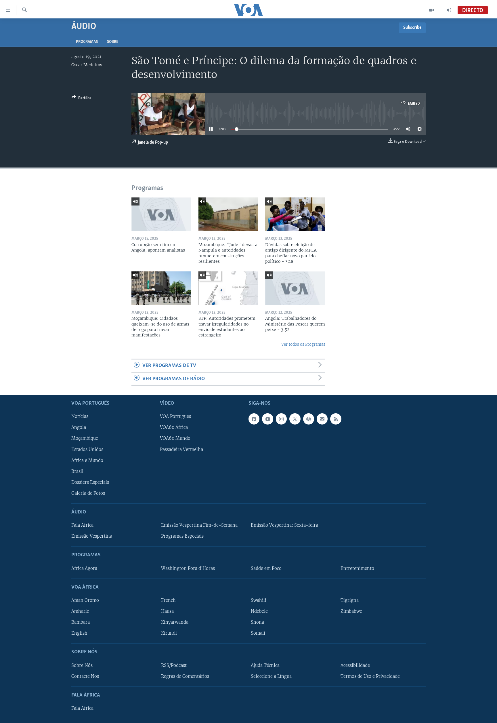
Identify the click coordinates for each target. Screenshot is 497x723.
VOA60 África (174, 427)
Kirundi (169, 633)
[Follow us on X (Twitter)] (294, 418)
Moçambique (84, 438)
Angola (78, 427)
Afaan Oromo (85, 600)
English (79, 633)
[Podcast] (308, 418)
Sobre (112, 42)
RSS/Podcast (174, 665)
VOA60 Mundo (175, 438)
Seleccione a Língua (271, 676)
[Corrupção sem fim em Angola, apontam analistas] (161, 214)
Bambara (80, 622)
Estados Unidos (87, 449)
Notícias (79, 416)
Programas (87, 42)
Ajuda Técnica (265, 665)
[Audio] (449, 10)
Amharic (80, 611)
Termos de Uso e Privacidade (370, 676)
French (168, 600)
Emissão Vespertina (91, 536)
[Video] (431, 10)
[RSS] (335, 418)
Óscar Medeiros (86, 64)
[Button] (81, 98)
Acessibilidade (355, 665)
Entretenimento (357, 568)
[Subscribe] (322, 418)
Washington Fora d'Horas (188, 568)
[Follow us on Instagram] (281, 418)
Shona (257, 622)
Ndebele (259, 611)
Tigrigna (350, 600)
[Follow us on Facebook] (253, 418)
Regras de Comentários (185, 676)
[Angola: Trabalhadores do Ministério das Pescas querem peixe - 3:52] (295, 288)
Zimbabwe (351, 611)
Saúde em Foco (266, 568)
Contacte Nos (85, 676)
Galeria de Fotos (88, 493)
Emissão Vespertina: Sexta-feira (284, 525)
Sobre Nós (82, 665)
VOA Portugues (175, 416)
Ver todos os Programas (303, 344)
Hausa (167, 611)
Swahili (258, 600)
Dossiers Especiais (90, 482)
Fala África (82, 525)
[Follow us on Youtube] (267, 418)
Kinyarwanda (174, 622)
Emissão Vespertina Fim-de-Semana (199, 525)
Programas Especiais (182, 536)
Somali (258, 633)
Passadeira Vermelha (181, 449)
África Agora (84, 568)
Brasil (77, 471)
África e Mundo (87, 460)
